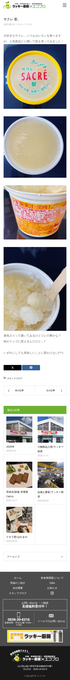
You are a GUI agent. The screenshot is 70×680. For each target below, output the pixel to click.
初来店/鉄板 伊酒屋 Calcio (17, 494)
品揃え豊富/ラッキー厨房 (51, 494)
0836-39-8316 (19, 619)
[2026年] (19, 429)
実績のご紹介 (17, 582)
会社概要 (18, 588)
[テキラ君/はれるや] (19, 520)
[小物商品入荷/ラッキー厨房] (51, 429)
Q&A (52, 582)
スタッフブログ (25, 24)
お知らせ (52, 588)
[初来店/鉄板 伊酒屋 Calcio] (19, 475)
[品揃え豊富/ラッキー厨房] (51, 475)
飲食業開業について (52, 577)
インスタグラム (52, 593)
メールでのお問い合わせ (51, 621)
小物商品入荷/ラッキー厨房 (51, 449)
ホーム (18, 577)
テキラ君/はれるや (16, 537)
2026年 (10, 446)
